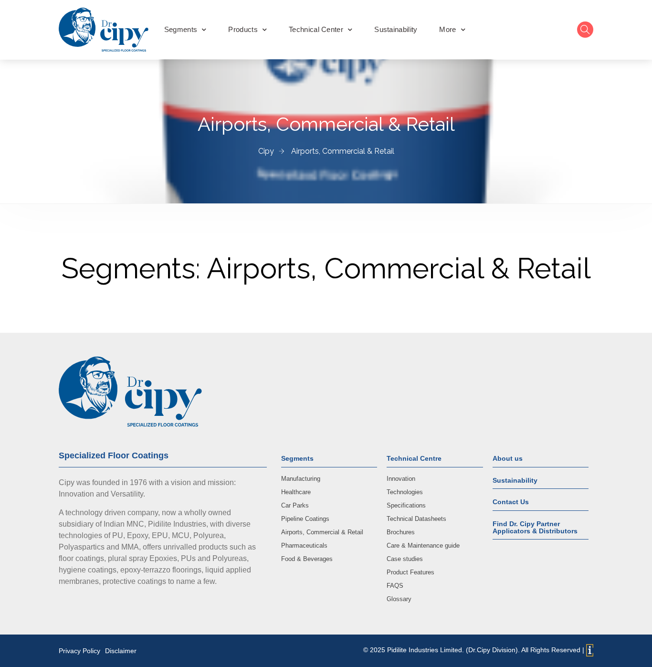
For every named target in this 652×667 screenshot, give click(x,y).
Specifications (406, 505)
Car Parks (295, 505)
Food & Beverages (307, 558)
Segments (180, 29)
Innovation (401, 478)
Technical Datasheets (416, 518)
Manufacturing (300, 478)
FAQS (395, 585)
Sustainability (395, 29)
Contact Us (511, 502)
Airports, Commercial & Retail (322, 532)
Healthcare (296, 492)
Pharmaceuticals (304, 545)
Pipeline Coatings (305, 518)
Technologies (405, 492)
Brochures (401, 532)
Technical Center (316, 29)
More (447, 29)
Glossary (399, 599)
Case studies (405, 558)
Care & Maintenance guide (423, 545)
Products (242, 29)
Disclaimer (121, 651)
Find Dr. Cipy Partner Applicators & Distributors (535, 527)
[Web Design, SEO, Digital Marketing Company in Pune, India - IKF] (589, 650)
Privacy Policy (79, 651)
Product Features (410, 572)
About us (508, 458)
